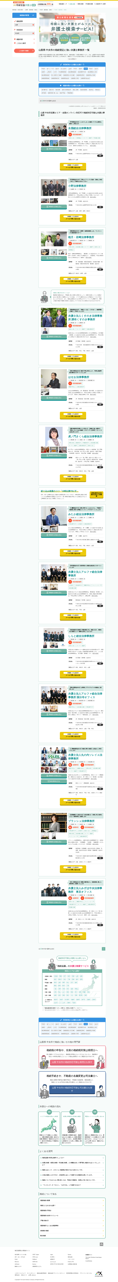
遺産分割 (51, 89)
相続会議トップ (63, 4)
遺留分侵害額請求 (66, 89)
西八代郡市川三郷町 (56, 75)
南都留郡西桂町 (45, 78)
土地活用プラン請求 (101, 4)
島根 (72, 992)
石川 (72, 982)
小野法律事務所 (77, 185)
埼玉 (65, 979)
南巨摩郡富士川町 (92, 72)
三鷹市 (81, 517)
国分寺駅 (90, 380)
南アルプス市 (50, 68)
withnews (17, 1264)
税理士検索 (80, 4)
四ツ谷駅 (90, 895)
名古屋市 (67, 999)
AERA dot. (35, 1261)
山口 (63, 992)
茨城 (73, 979)
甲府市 (43, 68)
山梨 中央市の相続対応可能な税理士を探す (72, 1062)
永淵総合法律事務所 (80, 128)
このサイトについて (20, 1273)
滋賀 (72, 988)
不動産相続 (70, 93)
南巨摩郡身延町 (45, 75)
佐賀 (59, 995)
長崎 (63, 995)
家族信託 (97, 89)
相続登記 (91, 89)
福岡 (55, 995)
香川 (76, 992)
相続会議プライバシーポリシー (56, 1273)
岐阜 (63, 985)
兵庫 (59, 988)
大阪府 (72, 824)
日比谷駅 (90, 761)
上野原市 (49, 72)
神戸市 (83, 999)
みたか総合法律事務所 (81, 514)
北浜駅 (90, 824)
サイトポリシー (31, 1273)
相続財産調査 (83, 89)
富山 (68, 982)
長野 (63, 982)
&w (19, 1257)
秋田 (69, 976)
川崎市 (68, 1002)
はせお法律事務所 (78, 377)
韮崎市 (43, 72)
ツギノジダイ (71, 1259)
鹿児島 (80, 995)
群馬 (81, 979)
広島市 (94, 999)
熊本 (68, 995)
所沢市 (81, 578)
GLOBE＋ (52, 1257)
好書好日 (52, 1259)
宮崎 (76, 995)
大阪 (55, 988)
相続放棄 (58, 89)
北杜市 (96, 68)
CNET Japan (35, 1254)
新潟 (55, 982)
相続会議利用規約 (42, 1273)
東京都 (72, 322)
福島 (81, 976)
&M (15, 1257)
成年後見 (44, 93)
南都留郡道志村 (65, 78)
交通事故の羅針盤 (72, 1264)
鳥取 (68, 992)
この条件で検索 (24, 50)
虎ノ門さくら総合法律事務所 (85, 436)
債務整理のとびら (36, 1266)
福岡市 (78, 999)
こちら (76, 1010)
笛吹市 (57, 68)
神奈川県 (72, 240)
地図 (100, 155)
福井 (76, 982)
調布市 (81, 322)
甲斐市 (91, 68)
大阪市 (81, 824)
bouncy (34, 1264)
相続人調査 (75, 89)
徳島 (80, 992)
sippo (51, 1254)
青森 (60, 976)
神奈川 (60, 979)
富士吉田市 (63, 68)
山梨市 (70, 68)
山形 (77, 976)
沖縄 (85, 995)
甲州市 (75, 68)
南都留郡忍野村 (80, 75)
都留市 (80, 68)
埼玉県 (72, 578)
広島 (55, 992)
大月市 (55, 72)
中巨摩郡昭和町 (62, 72)
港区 (81, 439)
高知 (88, 992)
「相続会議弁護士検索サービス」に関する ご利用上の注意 (58, 1008)
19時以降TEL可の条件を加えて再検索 (96, 494)
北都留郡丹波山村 (85, 78)
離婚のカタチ (18, 1266)
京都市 (88, 999)
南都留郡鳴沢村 (55, 78)
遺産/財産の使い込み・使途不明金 (56, 93)
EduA (16, 1259)
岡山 (59, 992)
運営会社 (17, 1275)
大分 (72, 995)
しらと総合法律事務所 (81, 636)
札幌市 (72, 999)
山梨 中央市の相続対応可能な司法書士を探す (72, 1089)
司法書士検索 (89, 4)
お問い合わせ (32, 1275)
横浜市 (81, 240)
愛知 (55, 985)
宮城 (73, 976)
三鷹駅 (90, 517)
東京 (55, 979)
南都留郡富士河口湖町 (69, 75)
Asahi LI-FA (71, 1261)
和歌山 (76, 988)
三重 (68, 985)
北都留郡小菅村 (75, 78)
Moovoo (17, 1261)
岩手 (65, 976)
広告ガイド (24, 1275)
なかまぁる (53, 1261)
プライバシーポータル (86, 1273)
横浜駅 (90, 240)
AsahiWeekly (89, 1261)
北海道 (56, 976)
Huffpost (34, 1259)
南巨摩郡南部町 (72, 72)
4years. (70, 1254)
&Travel (23, 1257)
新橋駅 (90, 439)
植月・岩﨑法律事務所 (81, 237)
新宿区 (81, 895)
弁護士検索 (72, 4)
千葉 (69, 979)
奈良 (68, 988)
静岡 (59, 985)
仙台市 (56, 1002)
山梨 (59, 982)
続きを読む (93, 145)
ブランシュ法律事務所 (81, 821)
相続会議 (70, 1257)
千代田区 (81, 761)
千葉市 (74, 1002)
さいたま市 (62, 1002)
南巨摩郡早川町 (82, 72)
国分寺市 (81, 380)
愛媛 (84, 992)
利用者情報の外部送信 (72, 1273)
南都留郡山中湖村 (90, 75)
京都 (63, 988)
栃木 (77, 979)
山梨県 (72, 131)
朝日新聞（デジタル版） (21, 1254)
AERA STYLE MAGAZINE (56, 1264)
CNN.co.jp (35, 1257)
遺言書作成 (44, 89)
